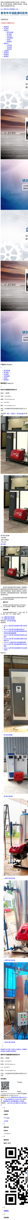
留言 (4, 544)
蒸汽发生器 (10, 32)
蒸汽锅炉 (9, 34)
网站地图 (12, 9)
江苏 (14, 1103)
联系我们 (6, 56)
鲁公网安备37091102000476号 (13, 1099)
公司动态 (9, 45)
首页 (8, 413)
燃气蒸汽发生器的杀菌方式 (14, 629)
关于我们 (6, 28)
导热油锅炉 (10, 38)
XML (16, 9)
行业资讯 (9, 47)
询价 (2, 544)
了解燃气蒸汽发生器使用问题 (15, 642)
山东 (8, 1103)
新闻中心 (6, 43)
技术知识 (9, 49)
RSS (2, 9)
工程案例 (6, 50)
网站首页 (6, 26)
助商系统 (13, 1097)
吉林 (22, 1103)
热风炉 (9, 39)
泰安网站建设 (15, 1101)
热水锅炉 (9, 36)
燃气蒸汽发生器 (7, 617)
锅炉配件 (9, 41)
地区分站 (6, 9)
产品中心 (6, 30)
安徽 (17, 1103)
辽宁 (19, 1103)
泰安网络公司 (7, 1101)
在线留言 (6, 54)
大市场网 (21, 1101)
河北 (11, 1103)
